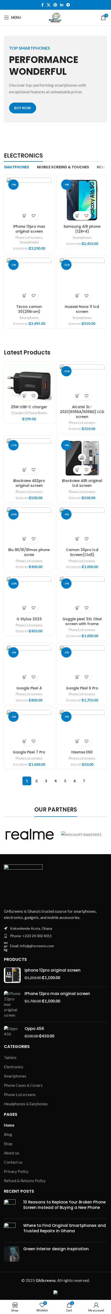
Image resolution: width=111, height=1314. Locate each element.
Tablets (10, 1057)
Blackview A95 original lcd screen (82, 483)
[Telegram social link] (68, 5)
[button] (24, 215)
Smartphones (29, 242)
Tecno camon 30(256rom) (29, 309)
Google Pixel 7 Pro (29, 752)
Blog (8, 1134)
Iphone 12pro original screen (53, 970)
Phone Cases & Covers (23, 1085)
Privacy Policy (16, 1171)
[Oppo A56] (12, 1032)
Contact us (13, 1162)
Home (9, 1125)
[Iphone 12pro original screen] (12, 975)
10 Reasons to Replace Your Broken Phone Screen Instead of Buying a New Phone (64, 1204)
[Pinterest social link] (55, 5)
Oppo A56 (34, 1028)
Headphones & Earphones (26, 1103)
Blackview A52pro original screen (29, 483)
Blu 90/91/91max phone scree (29, 552)
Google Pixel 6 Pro (82, 688)
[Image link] (23, 883)
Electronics (13, 1066)
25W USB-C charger (29, 407)
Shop (8, 1143)
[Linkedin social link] (62, 5)
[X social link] (48, 5)
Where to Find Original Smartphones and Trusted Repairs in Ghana (64, 1228)
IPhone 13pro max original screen (29, 229)
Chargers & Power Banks (29, 413)
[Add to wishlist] (33, 215)
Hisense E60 (82, 752)
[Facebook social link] (42, 5)
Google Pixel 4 (29, 688)
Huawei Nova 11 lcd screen (82, 309)
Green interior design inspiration (56, 1249)
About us (11, 1153)
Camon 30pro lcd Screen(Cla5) (82, 552)
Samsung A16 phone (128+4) (82, 229)
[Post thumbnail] (11, 1207)
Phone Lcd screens (28, 237)
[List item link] (55, 936)
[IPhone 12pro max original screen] (12, 1004)
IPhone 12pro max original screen (57, 993)
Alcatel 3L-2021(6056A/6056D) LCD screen (82, 412)
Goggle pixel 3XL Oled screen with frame (82, 621)
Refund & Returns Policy (25, 1180)
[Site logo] (55, 17)
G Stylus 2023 (29, 619)
